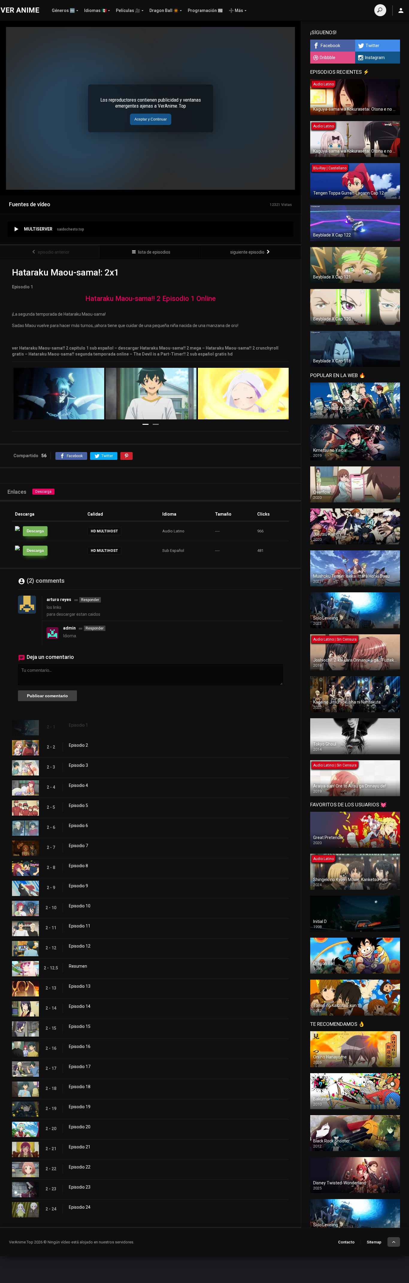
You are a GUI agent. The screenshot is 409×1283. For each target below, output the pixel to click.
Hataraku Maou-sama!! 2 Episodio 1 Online (150, 299)
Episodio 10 (79, 905)
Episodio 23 (79, 1187)
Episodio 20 (79, 1126)
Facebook (330, 45)
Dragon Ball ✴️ (163, 10)
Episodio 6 (78, 825)
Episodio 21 (79, 1147)
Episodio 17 (79, 1066)
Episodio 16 (79, 1046)
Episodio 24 (79, 1207)
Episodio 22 (79, 1167)
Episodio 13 (79, 986)
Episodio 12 (79, 946)
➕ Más (236, 10)
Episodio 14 (79, 1006)
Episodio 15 (79, 1026)
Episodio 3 (78, 765)
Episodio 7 (78, 845)
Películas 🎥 (128, 10)
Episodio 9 (78, 885)
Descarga (43, 492)
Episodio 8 (78, 865)
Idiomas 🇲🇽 (95, 10)
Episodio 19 (79, 1106)
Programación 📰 (205, 10)
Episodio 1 (78, 725)
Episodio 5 (78, 805)
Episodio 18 (79, 1086)
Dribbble (327, 57)
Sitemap (374, 1242)
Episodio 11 (79, 926)
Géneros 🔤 (63, 10)
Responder (90, 600)
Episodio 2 (78, 745)
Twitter (372, 45)
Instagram (375, 57)
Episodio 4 (78, 785)
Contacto (346, 1242)
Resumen (78, 966)
